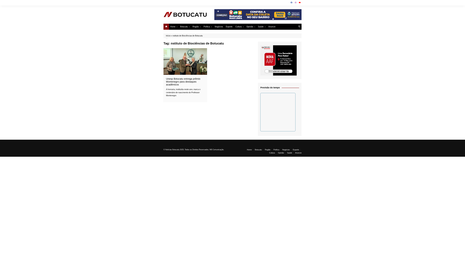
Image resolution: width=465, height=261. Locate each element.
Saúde (261, 27)
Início (168, 36)
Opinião (249, 27)
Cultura (238, 27)
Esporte (229, 27)
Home (172, 27)
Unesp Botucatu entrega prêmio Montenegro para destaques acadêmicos (183, 81)
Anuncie (271, 27)
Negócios (219, 27)
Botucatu (184, 27)
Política (207, 27)
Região (196, 27)
